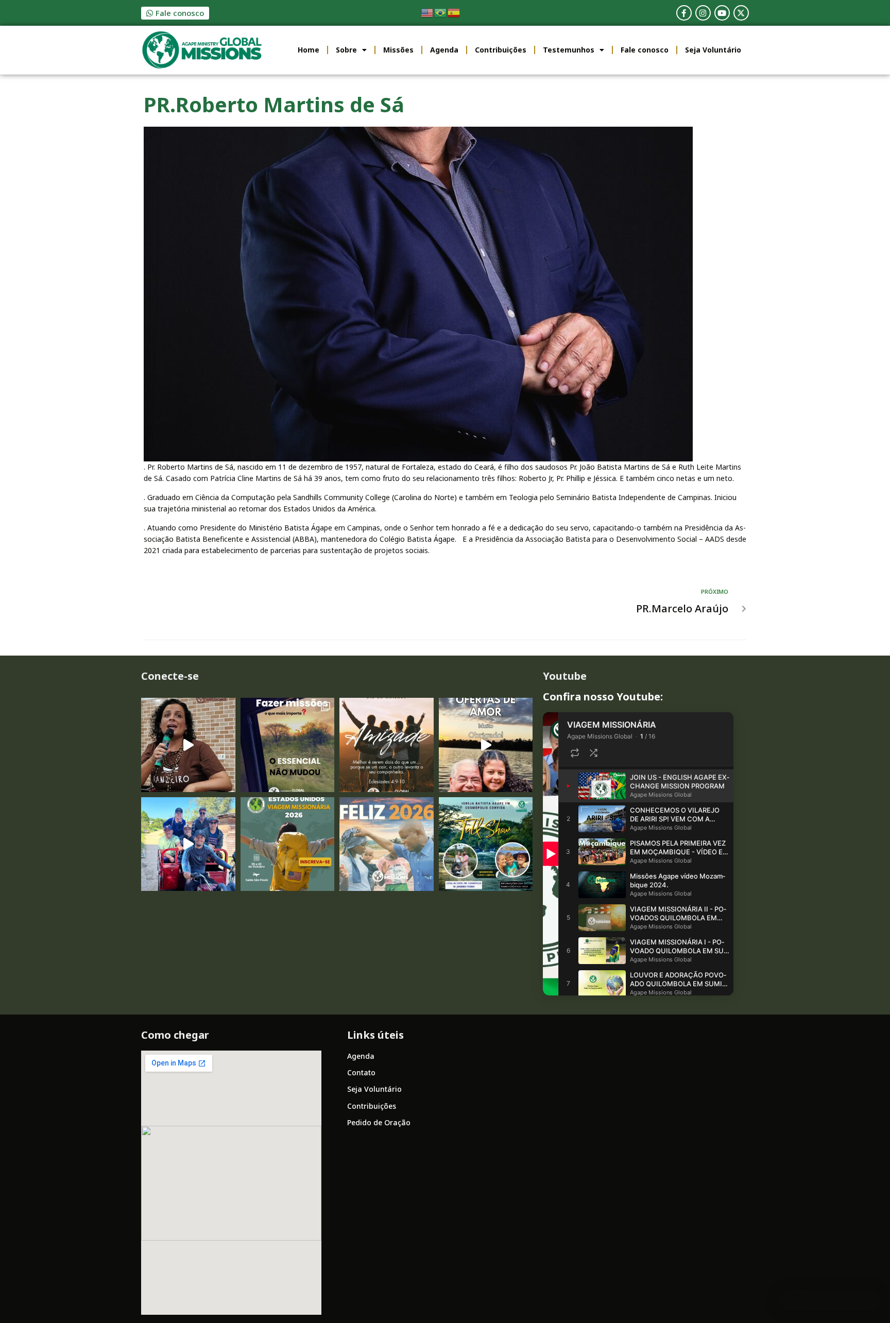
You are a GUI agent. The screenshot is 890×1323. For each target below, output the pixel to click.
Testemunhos (568, 50)
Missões (398, 50)
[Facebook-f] (684, 13)
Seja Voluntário (713, 50)
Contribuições (500, 50)
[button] (830, 1300)
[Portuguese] (441, 12)
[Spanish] (454, 12)
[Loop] (575, 753)
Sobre (346, 50)
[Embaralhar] (593, 753)
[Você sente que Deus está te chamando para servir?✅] (288, 745)
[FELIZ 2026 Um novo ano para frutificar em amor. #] (386, 844)
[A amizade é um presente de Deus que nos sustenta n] (386, 745)
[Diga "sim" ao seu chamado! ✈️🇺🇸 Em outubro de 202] (288, 844)
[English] (427, 12)
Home (308, 50)
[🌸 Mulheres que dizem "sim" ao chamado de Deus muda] (188, 745)
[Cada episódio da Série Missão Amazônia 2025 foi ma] (188, 844)
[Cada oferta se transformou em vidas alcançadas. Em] (486, 745)
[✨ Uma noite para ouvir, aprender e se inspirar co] (486, 844)
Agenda (444, 50)
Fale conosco (645, 50)
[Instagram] (703, 13)
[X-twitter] (741, 13)
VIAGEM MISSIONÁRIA (611, 724)
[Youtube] (722, 13)
